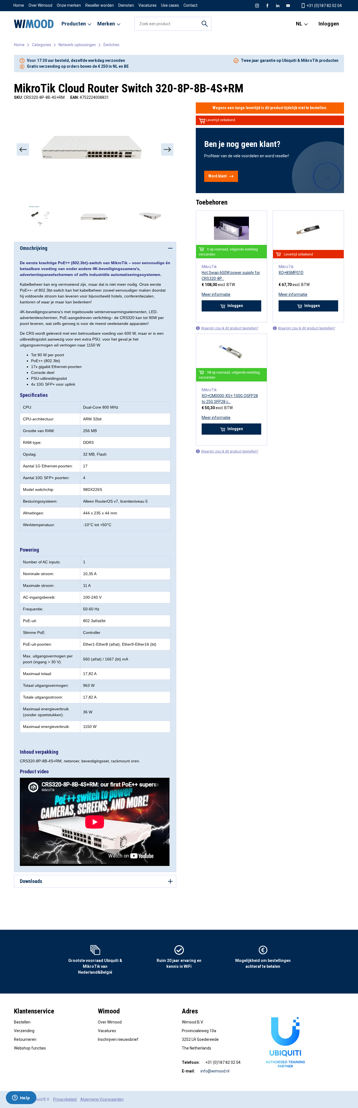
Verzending (24, 1031)
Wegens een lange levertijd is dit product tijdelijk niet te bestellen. (270, 108)
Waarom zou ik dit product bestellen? (229, 328)
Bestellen (22, 1022)
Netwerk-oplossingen (77, 45)
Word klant (217, 176)
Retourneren (25, 1039)
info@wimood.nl (215, 1071)
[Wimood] (34, 23)
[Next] (167, 149)
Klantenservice (34, 1011)
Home (18, 5)
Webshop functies (30, 1048)
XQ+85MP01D (291, 272)
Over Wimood (40, 5)
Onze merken (69, 5)
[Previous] (23, 149)
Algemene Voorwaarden (102, 1099)
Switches (111, 45)
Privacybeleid (65, 1099)
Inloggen (329, 24)
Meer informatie (216, 294)
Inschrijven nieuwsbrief (118, 1039)
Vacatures (147, 5)
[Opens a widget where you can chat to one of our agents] (21, 1098)
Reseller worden (99, 5)
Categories (41, 45)
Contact (190, 5)
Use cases (170, 5)
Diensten (126, 5)
